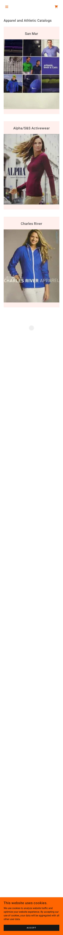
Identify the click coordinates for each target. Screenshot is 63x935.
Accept (31, 928)
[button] (8, 7)
